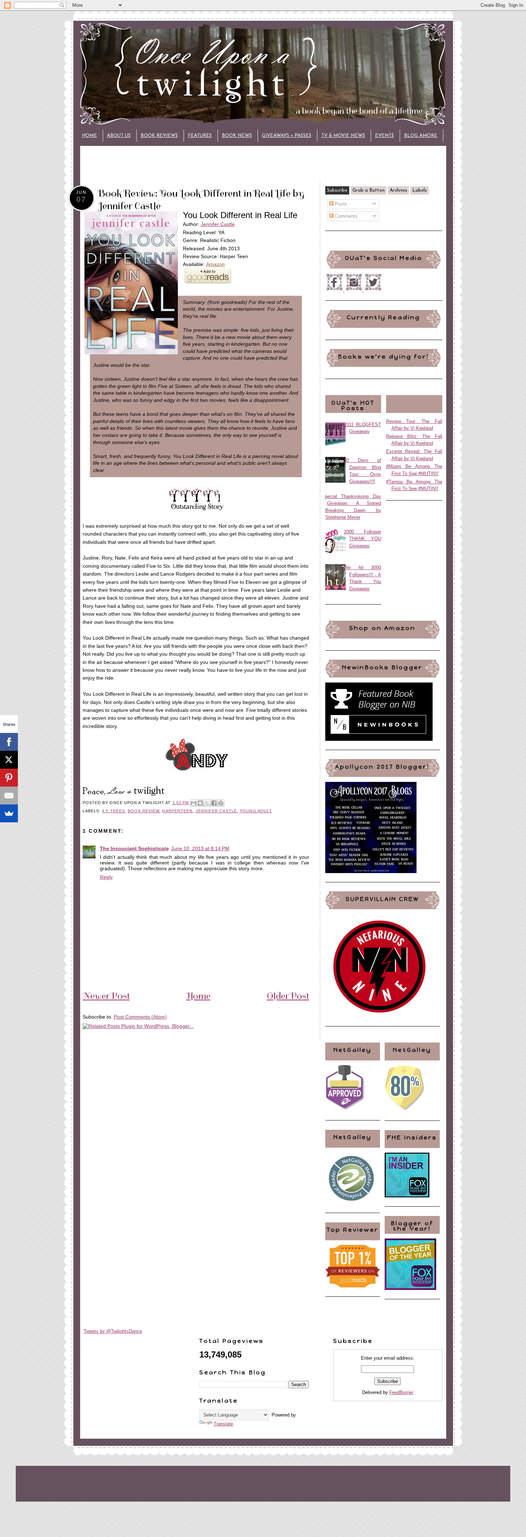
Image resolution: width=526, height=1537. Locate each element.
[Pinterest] (9, 778)
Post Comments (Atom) (140, 1017)
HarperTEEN (177, 811)
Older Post (288, 995)
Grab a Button (368, 190)
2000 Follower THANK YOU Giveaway (362, 538)
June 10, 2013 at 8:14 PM (200, 848)
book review (143, 811)
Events (384, 135)
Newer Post (106, 995)
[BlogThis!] (200, 803)
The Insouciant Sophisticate (134, 848)
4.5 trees (113, 811)
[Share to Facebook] (214, 803)
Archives (398, 190)
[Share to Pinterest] (220, 803)
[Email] (9, 795)
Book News (237, 135)
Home (89, 135)
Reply (106, 877)
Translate (223, 1424)
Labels (419, 190)
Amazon (215, 264)
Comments (345, 216)
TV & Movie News (343, 135)
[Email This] (193, 803)
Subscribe (337, 190)
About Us (119, 135)
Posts (340, 204)
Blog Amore (420, 135)
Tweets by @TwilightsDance (113, 1331)
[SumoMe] (9, 813)
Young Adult (256, 811)
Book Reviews (159, 135)
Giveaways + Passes (286, 135)
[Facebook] (9, 742)
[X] (9, 760)
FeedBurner (401, 1392)
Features (200, 135)
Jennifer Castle (218, 224)
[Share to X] (207, 803)
